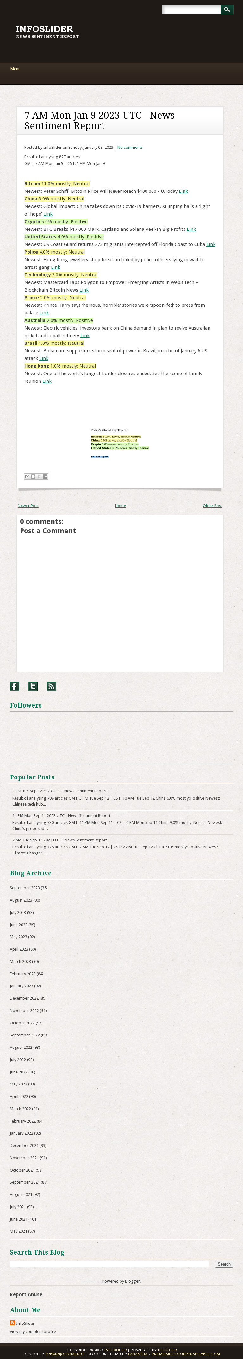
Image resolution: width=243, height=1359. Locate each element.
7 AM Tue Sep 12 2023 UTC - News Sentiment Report (59, 840)
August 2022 (21, 1047)
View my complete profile (33, 1331)
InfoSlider (44, 29)
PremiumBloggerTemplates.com (186, 1354)
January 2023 (21, 986)
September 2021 (25, 1182)
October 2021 (22, 1170)
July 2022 (18, 1059)
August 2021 (21, 1194)
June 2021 (19, 1219)
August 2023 (21, 900)
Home (120, 505)
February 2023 (23, 974)
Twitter (33, 686)
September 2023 (25, 887)
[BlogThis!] (33, 476)
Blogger (132, 1281)
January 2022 (21, 1133)
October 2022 (22, 1023)
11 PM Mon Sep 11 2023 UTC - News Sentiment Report (61, 815)
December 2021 (24, 1145)
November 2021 (24, 1157)
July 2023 (18, 912)
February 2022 (23, 1121)
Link (183, 191)
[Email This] (27, 476)
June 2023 (19, 924)
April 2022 (19, 1096)
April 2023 (19, 949)
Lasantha (137, 1354)
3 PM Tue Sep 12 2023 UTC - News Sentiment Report (59, 791)
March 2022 (20, 1108)
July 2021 (18, 1207)
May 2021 (18, 1231)
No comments (130, 147)
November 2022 (24, 1010)
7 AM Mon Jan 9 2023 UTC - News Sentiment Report (99, 120)
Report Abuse (26, 1295)
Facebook (14, 686)
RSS (51, 686)
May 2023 (18, 936)
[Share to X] (39, 476)
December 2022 (24, 998)
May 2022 (18, 1084)
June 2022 (19, 1072)
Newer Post (28, 505)
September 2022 (25, 1035)
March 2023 (20, 961)
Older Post (212, 505)
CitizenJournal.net (64, 1354)
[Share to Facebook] (45, 476)
